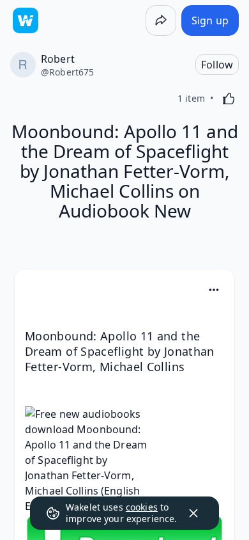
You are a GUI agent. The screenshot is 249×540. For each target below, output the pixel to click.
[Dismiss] (193, 513)
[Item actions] (214, 290)
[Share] (161, 20)
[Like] (228, 98)
